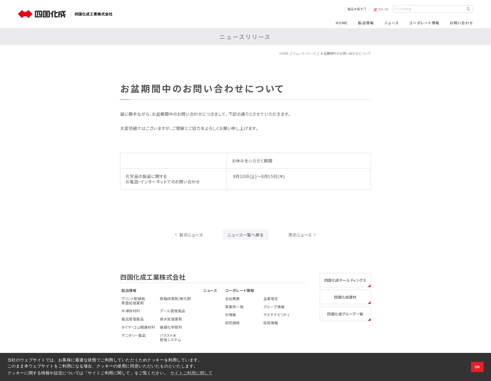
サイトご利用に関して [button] (191, 373)
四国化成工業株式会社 (153, 276)
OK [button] (477, 367)
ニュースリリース (304, 53)
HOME (284, 53)
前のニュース (191, 235)
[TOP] (44, 14)
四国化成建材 (345, 297)
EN (381, 9)
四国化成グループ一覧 (345, 313)
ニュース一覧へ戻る (245, 235)
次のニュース (300, 235)
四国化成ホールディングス (345, 280)
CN (386, 9)
